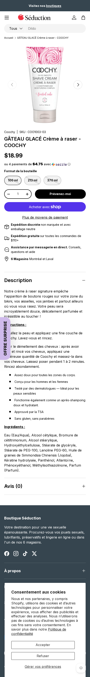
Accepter (43, 645)
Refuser (43, 656)
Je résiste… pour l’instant (65, 360)
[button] (54, 348)
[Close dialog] (83, 317)
